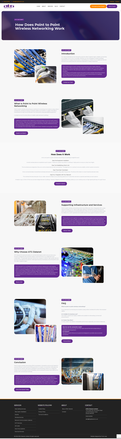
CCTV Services (18, 423)
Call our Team (67, 230)
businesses (69, 56)
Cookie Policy (41, 409)
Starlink (17, 414)
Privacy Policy (41, 411)
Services (112, 1)
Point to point (17, 109)
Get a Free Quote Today (22, 389)
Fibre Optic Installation (20, 411)
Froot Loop (104, 436)
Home (38, 6)
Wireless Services (19, 417)
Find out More (67, 341)
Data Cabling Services (20, 409)
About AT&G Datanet (67, 409)
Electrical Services (19, 431)
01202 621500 (6, 1)
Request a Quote (60, 183)
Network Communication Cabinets (23, 420)
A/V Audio (17, 426)
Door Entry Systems (20, 428)
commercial (75, 75)
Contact (117, 1)
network (32, 378)
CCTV (67, 176)
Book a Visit (19, 282)
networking (84, 66)
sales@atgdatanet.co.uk (18, 1)
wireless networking (74, 208)
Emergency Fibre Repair (98, 6)
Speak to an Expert (21, 133)
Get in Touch (112, 6)
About (44, 6)
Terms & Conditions (43, 414)
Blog (56, 6)
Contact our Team (68, 82)
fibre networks (19, 122)
